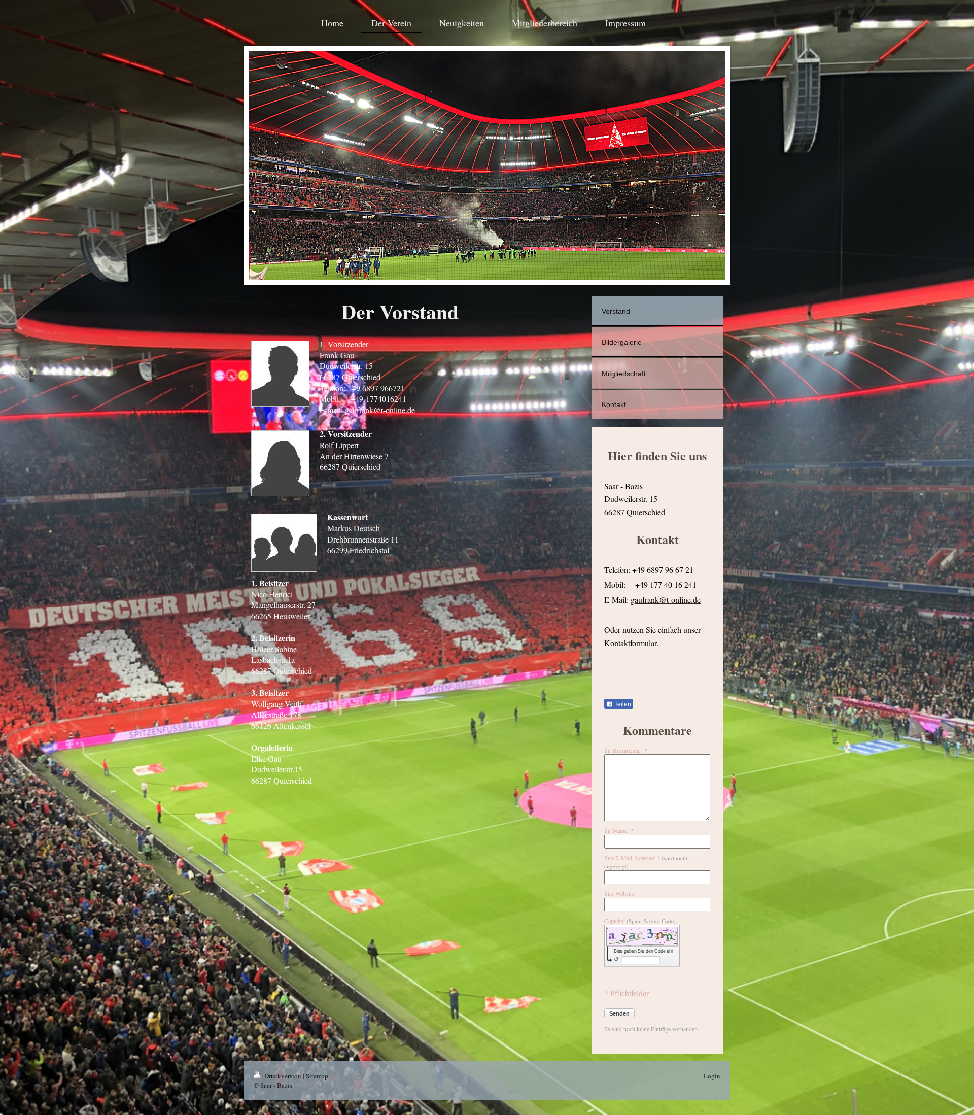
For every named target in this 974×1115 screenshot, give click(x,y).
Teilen (622, 704)
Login (712, 1075)
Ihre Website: (620, 893)
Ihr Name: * (618, 830)
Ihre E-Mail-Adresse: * (645, 862)
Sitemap (317, 1075)
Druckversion (283, 1075)
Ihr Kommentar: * (625, 750)
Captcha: (640, 921)
